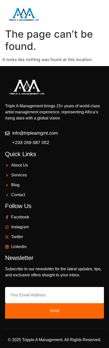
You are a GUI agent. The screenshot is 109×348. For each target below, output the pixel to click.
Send (54, 311)
